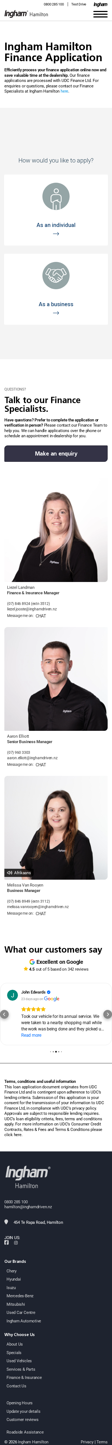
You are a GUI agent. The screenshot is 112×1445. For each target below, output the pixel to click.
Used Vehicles (19, 1360)
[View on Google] (12, 995)
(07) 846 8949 (18, 901)
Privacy (87, 1442)
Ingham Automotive (24, 1321)
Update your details (24, 1411)
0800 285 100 (54, 4)
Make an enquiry (56, 453)
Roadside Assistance (25, 1432)
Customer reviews (22, 1419)
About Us (15, 1344)
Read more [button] (31, 1035)
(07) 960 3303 (18, 752)
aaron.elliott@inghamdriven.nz (32, 758)
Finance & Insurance (24, 1377)
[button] (4, 1014)
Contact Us (16, 1386)
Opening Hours (20, 1402)
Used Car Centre (21, 1312)
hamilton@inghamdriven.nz (28, 1206)
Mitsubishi (16, 1304)
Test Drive (78, 4)
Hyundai (14, 1279)
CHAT (41, 616)
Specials (14, 1352)
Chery (12, 1271)
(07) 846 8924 (18, 603)
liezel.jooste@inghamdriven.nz (32, 609)
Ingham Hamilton (33, 1442)
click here (12, 1134)
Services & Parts (21, 1369)
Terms (102, 1442)
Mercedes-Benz (20, 1295)
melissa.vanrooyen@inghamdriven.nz (38, 907)
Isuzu (11, 1287)
